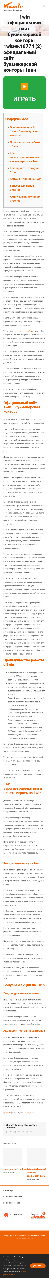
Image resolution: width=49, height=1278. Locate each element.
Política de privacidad (13, 1197)
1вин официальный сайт (23, 331)
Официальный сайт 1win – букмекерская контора (24, 131)
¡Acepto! (37, 1266)
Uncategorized (29, 1113)
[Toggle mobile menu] (44, 6)
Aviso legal (9, 1191)
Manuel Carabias (33, 1236)
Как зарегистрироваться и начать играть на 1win (24, 157)
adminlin (8, 1113)
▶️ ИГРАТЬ (24, 93)
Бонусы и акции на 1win (25, 179)
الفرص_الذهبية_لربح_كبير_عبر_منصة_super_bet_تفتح (13, 1157)
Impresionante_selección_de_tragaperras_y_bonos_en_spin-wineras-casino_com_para (36, 1157)
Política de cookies (12, 1203)
